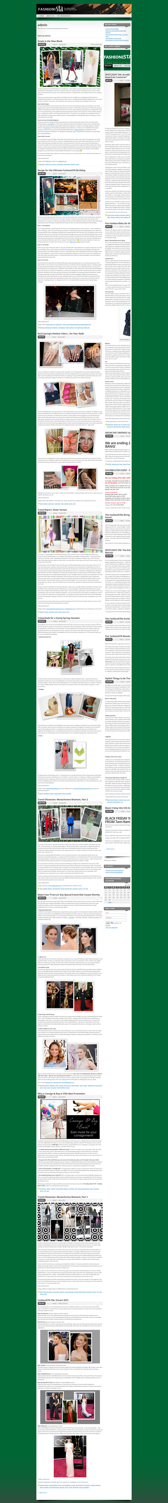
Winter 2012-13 (63, 1303)
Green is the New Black (50, 41)
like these (71, 917)
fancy (69, 1085)
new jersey (110, 802)
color (41, 889)
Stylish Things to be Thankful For (122, 678)
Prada (70, 1487)
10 (113, 892)
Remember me (117, 923)
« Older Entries (42, 1492)
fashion (73, 164)
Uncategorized (130, 520)
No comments (96, 44)
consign (53, 1189)
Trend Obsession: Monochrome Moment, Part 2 (63, 799)
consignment (59, 1189)
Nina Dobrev (98, 1085)
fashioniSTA (118, 56)
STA (84, 889)
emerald (45, 889)
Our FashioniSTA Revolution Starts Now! (126, 636)
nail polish (57, 504)
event (65, 1085)
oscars (41, 1088)
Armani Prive (79, 1485)
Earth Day (48, 164)
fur (121, 424)
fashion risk (117, 424)
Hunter (124, 424)
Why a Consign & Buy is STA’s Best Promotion (61, 1093)
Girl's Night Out (78, 327)
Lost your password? (112, 927)
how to (46, 612)
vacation (69, 793)
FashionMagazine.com (68, 1082)
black (41, 1292)
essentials (46, 793)
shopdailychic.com (70, 609)
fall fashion (110, 424)
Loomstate (50, 124)
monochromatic (69, 1292)
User (107, 913)
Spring (70, 504)
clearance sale (115, 464)
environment (66, 164)
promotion (71, 1189)
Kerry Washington (54, 1487)
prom (48, 1088)
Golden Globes (75, 1085)
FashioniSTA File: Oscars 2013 (53, 1300)
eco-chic (54, 164)
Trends (41, 1294)
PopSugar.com (57, 1082)
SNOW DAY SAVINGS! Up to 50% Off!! (124, 432)
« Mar (109, 902)
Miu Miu (62, 1487)
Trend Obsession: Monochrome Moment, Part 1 (63, 1196)
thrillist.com (58, 324)
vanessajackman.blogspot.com (55, 609)
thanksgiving (116, 802)
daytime (42, 612)
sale (76, 1189)
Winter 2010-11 (129, 226)
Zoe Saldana (85, 1487)
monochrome (56, 889)
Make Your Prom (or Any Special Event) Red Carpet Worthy (69, 894)
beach (41, 793)
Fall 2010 (127, 80)
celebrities (52, 1085)
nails (62, 504)
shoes (91, 1189)
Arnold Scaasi (111, 215)
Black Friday (110, 800)
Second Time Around (66, 889)
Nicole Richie (91, 1085)
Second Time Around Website (114, 872)
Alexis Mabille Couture (55, 1485)
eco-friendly (60, 164)
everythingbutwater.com (52, 788)
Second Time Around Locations (115, 870)
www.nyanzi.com (56, 886)
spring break (57, 793)
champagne (61, 327)
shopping (75, 889)
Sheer (59, 612)
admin (55, 44)
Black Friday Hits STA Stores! (120, 807)
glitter (85, 327)
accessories (43, 1189)
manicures (51, 504)
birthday (42, 327)
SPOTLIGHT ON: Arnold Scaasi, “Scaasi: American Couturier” (125, 76)
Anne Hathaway (66, 1485)
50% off (109, 464)
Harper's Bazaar (115, 217)
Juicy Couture (130, 800)
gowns (85, 1085)
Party (45, 1088)
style (88, 327)
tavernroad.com (50, 324)
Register (108, 925)
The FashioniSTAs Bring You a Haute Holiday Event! (128, 516)
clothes (48, 1189)
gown (81, 1085)
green (77, 164)
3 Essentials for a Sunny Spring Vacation (59, 617)
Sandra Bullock (61, 1088)
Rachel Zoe (110, 427)
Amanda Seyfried (44, 1085)
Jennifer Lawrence (96, 1485)
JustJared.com (48, 1082)
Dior (84, 1485)
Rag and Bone (117, 427)
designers (42, 164)
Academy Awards (44, 1485)
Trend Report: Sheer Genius (52, 509)
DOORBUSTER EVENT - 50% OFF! (122, 470)
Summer (64, 793)
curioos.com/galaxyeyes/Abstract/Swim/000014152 (76, 324)
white (45, 1294)
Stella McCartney (79, 130)
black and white (47, 1292)
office (56, 612)
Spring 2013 (62, 44)
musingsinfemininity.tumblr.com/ (83, 788)
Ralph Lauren (125, 427)
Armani (73, 1485)
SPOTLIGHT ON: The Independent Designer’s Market (129, 551)
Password (108, 918)
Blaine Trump (129, 215)
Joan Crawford (124, 217)
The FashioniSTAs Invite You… (120, 618)
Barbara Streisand (120, 215)
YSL (122, 802)
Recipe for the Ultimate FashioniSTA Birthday (61, 170)
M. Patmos (47, 128)
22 (105, 897)
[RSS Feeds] (126, 14)
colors (41, 504)
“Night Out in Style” (75, 242)
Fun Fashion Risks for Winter (120, 223)
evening (61, 1085)
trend (67, 612)
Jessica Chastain (44, 1487)
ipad (124, 800)
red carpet (53, 1088)
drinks (67, 327)
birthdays (55, 327)
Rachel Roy (76, 1487)
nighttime (51, 612)
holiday (121, 800)
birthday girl (48, 327)
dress (57, 1085)
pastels (66, 504)
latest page (108, 661)
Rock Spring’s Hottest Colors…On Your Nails (61, 333)
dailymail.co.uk (62, 161)
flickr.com (48, 161)
